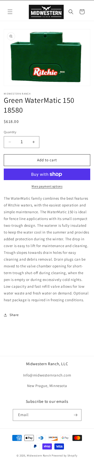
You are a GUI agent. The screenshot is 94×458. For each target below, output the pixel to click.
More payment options (47, 186)
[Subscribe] (75, 415)
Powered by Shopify (64, 455)
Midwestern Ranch (39, 455)
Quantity (10, 132)
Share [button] (14, 315)
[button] (10, 11)
